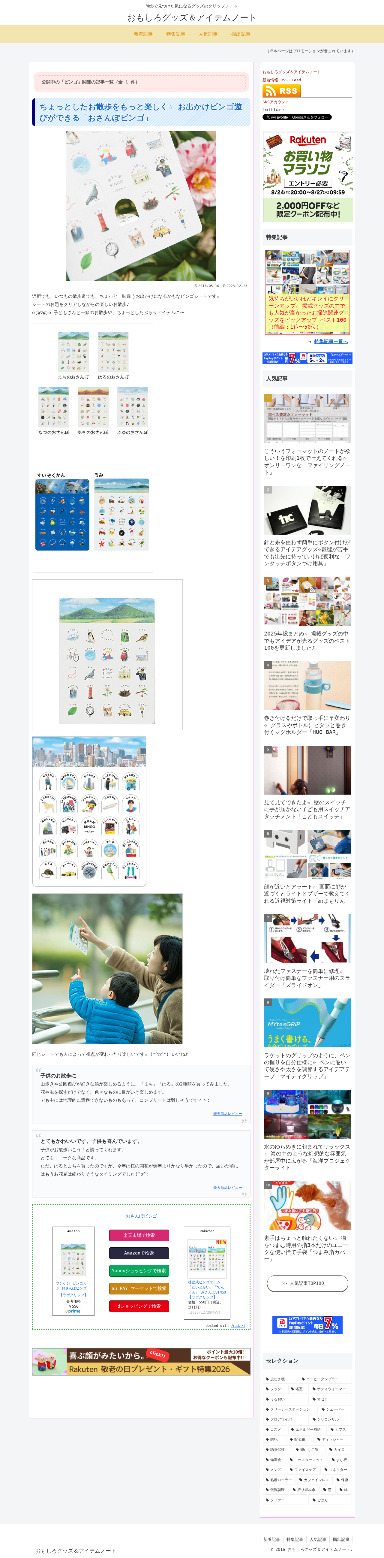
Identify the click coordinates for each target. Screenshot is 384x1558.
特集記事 (294, 1539)
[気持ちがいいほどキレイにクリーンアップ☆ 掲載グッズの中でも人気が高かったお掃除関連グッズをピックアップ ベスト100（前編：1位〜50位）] (308, 292)
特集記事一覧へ (331, 341)
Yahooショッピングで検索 (139, 1270)
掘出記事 (341, 1539)
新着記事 (271, 1539)
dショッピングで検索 (139, 1306)
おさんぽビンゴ (141, 1216)
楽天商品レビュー (227, 1114)
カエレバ (238, 1326)
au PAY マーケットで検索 (139, 1288)
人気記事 (318, 1539)
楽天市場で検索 (139, 1235)
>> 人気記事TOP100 (303, 1283)
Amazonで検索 (139, 1253)
